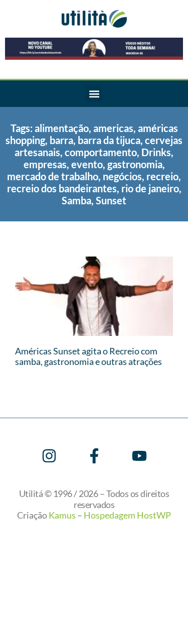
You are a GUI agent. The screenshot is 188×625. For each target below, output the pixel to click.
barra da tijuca (109, 140)
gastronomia (134, 164)
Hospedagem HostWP (127, 515)
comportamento (101, 152)
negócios (122, 176)
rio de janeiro (150, 188)
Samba (76, 200)
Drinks (156, 152)
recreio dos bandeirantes (62, 188)
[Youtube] (139, 455)
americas (113, 128)
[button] (94, 93)
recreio (162, 176)
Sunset (111, 200)
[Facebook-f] (94, 455)
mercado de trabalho (52, 176)
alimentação (62, 128)
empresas (45, 164)
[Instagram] (49, 455)
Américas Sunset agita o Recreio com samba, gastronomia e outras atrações (88, 356)
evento (87, 164)
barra (61, 140)
